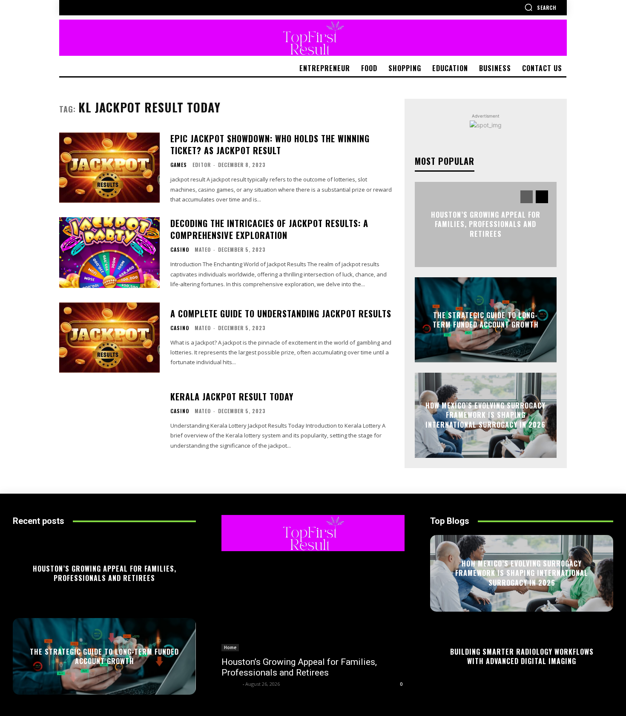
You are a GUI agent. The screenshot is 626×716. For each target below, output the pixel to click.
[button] (540, 7)
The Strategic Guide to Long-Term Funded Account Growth (486, 320)
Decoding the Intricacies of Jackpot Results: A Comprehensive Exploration (269, 229)
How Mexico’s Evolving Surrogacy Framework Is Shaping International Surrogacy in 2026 (485, 415)
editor (201, 164)
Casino (179, 249)
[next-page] (542, 196)
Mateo (203, 249)
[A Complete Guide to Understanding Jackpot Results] (109, 337)
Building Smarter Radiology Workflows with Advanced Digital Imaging (522, 656)
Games (178, 164)
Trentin (231, 684)
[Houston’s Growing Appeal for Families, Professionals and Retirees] (313, 605)
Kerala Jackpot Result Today (231, 396)
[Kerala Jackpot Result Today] (109, 420)
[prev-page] (526, 196)
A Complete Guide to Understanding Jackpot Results (280, 313)
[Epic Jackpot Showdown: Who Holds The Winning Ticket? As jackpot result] (109, 167)
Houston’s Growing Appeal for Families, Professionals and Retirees (485, 224)
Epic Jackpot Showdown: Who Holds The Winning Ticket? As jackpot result (270, 144)
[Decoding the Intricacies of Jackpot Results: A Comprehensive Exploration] (109, 252)
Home (230, 647)
